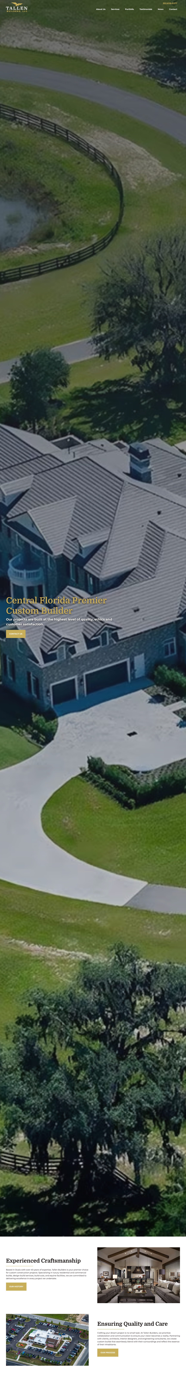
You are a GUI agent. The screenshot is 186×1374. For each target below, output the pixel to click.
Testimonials (146, 9)
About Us (100, 9)
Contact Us (15, 634)
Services (115, 9)
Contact (173, 9)
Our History (16, 1286)
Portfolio (129, 9)
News (161, 9)
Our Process (108, 1352)
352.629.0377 (170, 3)
